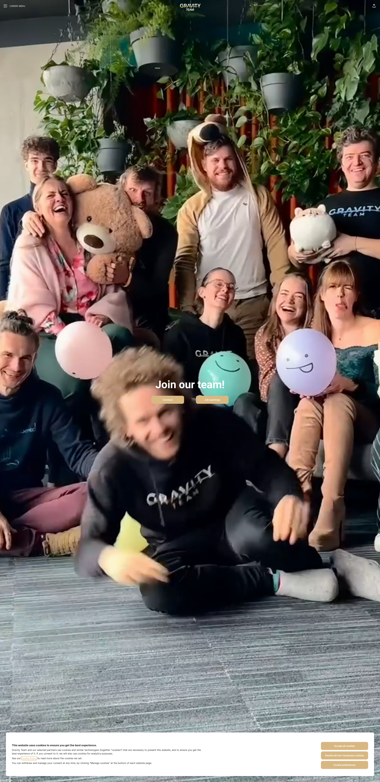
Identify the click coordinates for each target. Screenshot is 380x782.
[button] (374, 6)
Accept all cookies (344, 745)
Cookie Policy (29, 758)
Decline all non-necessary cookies (344, 755)
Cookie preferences (344, 764)
